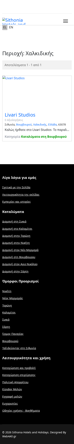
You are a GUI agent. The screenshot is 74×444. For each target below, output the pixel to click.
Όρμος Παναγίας (13, 334)
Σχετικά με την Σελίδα (16, 187)
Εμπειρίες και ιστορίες (16, 201)
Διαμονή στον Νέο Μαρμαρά (20, 250)
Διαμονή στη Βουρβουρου (18, 257)
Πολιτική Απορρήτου (15, 382)
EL (4, 27)
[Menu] (65, 21)
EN (11, 27)
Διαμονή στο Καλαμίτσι (17, 228)
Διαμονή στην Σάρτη (15, 271)
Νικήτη (6, 291)
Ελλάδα (52, 124)
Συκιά (5, 319)
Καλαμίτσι (9, 312)
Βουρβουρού (24, 124)
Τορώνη (7, 305)
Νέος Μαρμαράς (12, 298)
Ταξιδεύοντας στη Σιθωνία (19, 348)
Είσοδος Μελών (12, 389)
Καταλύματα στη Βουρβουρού (44, 136)
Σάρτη (6, 327)
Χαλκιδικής (39, 124)
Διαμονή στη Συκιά (14, 221)
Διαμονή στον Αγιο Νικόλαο (19, 264)
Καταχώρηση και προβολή (19, 368)
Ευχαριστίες (10, 403)
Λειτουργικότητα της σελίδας (20, 194)
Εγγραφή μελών (12, 396)
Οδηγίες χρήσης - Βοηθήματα (21, 410)
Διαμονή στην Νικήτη (16, 243)
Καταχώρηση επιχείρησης (18, 375)
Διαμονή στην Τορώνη (16, 236)
